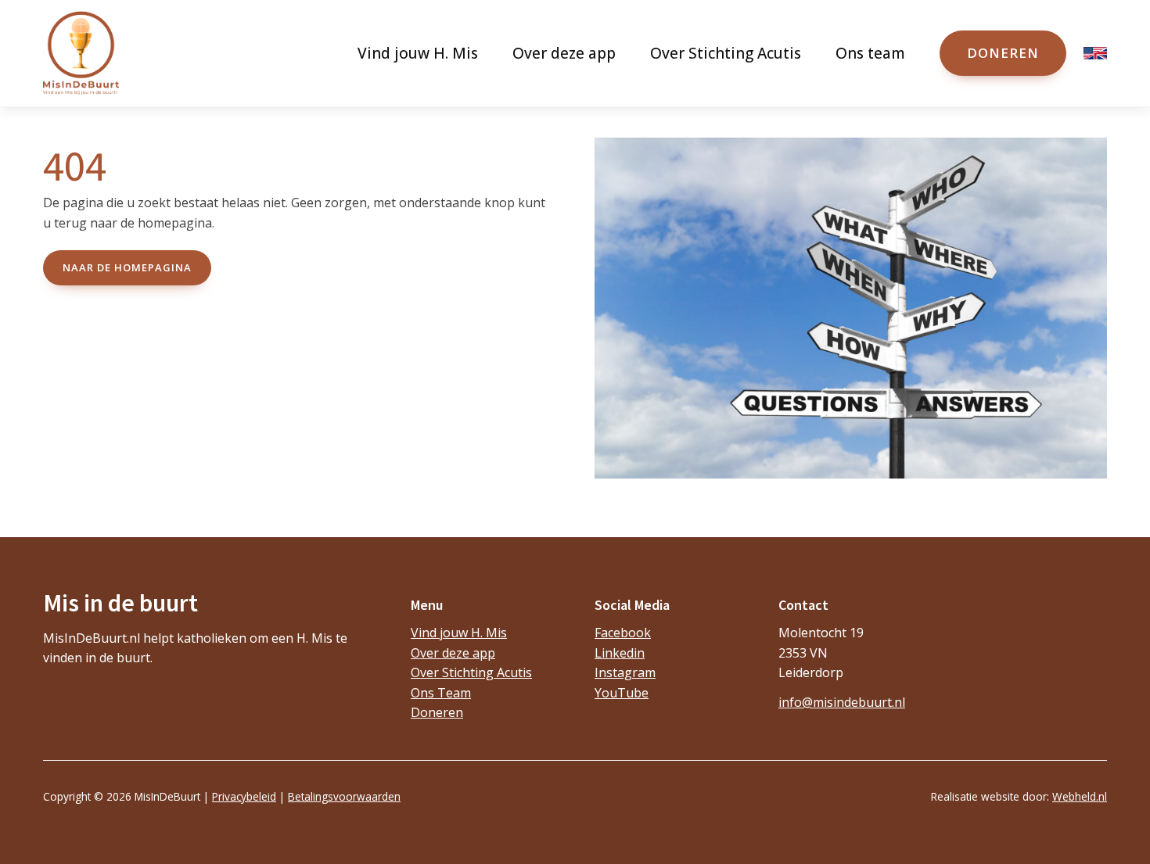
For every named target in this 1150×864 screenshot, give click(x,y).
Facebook (623, 632)
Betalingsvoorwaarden (344, 796)
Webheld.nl (1079, 796)
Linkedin (620, 652)
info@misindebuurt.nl (841, 702)
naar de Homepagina (127, 267)
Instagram (625, 672)
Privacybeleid (244, 796)
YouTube (622, 692)
